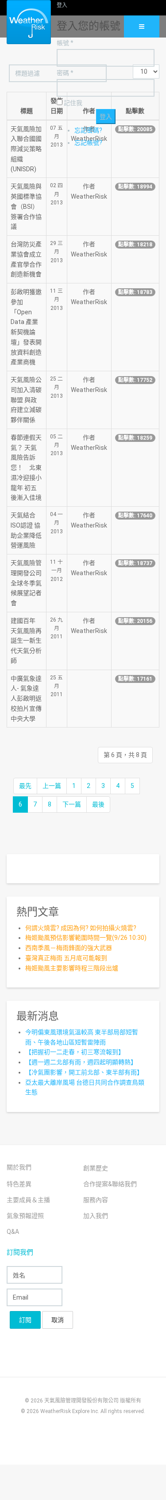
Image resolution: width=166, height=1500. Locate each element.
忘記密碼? (88, 130)
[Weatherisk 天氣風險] (22, 22)
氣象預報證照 (25, 1215)
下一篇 (71, 804)
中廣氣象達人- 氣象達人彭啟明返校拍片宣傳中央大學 (26, 698)
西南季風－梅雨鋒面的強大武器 (68, 947)
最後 (98, 804)
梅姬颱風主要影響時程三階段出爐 (71, 968)
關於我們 (19, 1167)
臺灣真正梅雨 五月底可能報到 (66, 957)
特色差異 (19, 1183)
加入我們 (95, 1215)
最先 (25, 785)
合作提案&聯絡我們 (110, 1183)
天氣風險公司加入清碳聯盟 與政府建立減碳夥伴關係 (26, 399)
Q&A (13, 1231)
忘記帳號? (88, 142)
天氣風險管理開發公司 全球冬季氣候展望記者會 (26, 583)
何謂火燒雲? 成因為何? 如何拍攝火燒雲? (80, 927)
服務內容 (95, 1199)
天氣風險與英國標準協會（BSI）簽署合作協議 (26, 206)
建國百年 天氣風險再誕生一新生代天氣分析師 (26, 640)
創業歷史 (95, 1168)
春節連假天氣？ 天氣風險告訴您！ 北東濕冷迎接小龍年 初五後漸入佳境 (26, 467)
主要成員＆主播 (28, 1199)
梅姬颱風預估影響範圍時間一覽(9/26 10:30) (86, 937)
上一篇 (51, 785)
